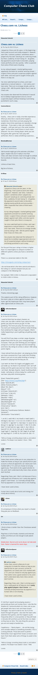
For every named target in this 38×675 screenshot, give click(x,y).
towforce (9, 562)
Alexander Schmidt (12, 186)
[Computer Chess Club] (19, 6)
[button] (24, 33)
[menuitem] (4, 15)
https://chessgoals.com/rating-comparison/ (16, 262)
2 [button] (21, 33)
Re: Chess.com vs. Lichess (8, 111)
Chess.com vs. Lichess (14, 25)
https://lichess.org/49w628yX (15, 381)
